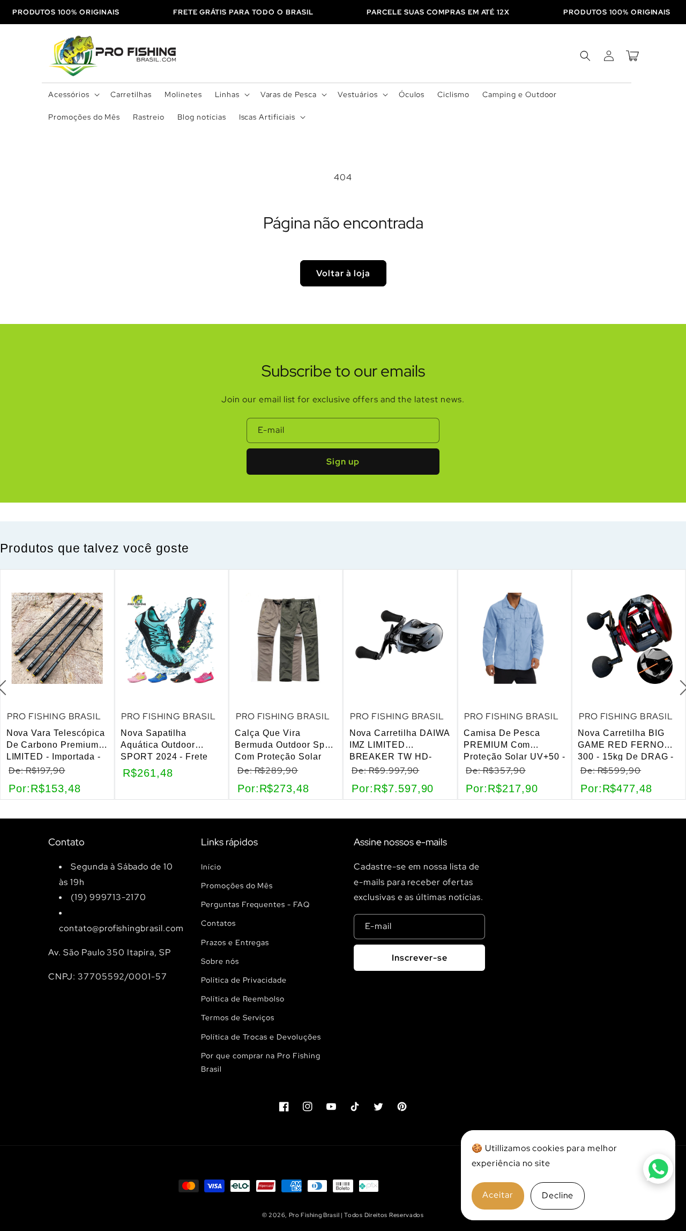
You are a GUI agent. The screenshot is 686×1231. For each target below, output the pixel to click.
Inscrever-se (420, 957)
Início (211, 867)
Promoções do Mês (237, 885)
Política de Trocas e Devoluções (261, 1037)
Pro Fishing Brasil (315, 1215)
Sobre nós (220, 961)
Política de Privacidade (244, 980)
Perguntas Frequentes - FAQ (255, 904)
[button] (73, 94)
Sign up (343, 461)
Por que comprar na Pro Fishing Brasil (260, 1062)
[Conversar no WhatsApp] (658, 1169)
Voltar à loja (343, 273)
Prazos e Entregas (235, 942)
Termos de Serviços (237, 1017)
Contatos (218, 923)
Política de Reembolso (243, 999)
